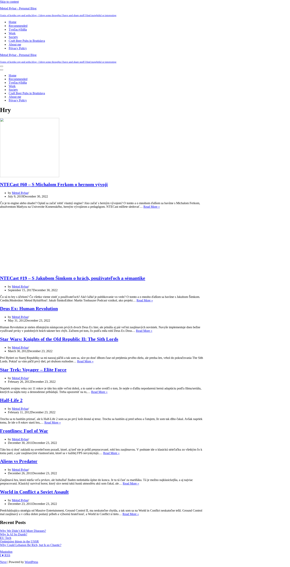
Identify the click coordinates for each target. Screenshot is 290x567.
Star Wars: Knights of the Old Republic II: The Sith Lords (59, 339)
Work (12, 33)
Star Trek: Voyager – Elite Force (33, 369)
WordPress (31, 562)
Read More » (151, 206)
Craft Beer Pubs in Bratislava (27, 40)
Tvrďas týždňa (18, 29)
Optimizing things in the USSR (19, 541)
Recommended (18, 25)
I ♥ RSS (5, 555)
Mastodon (6, 551)
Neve (3, 562)
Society (13, 37)
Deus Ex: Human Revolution (29, 308)
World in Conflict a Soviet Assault (34, 491)
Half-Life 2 (11, 400)
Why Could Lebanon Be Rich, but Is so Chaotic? (30, 545)
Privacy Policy (18, 48)
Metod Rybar (20, 193)
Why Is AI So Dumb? (13, 534)
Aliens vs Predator (18, 461)
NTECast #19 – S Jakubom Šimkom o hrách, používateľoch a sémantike (72, 278)
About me (15, 44)
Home (12, 22)
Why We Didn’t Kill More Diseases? (23, 530)
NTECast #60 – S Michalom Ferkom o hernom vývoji (54, 184)
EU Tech (5, 538)
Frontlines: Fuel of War (24, 430)
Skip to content (9, 1)
